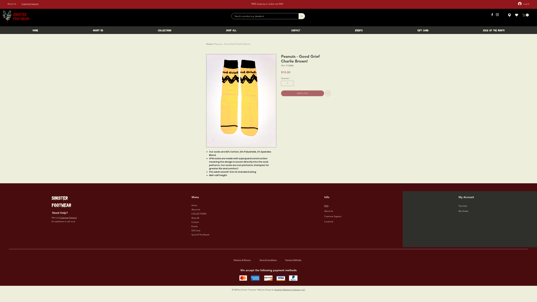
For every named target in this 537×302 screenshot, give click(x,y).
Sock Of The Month (200, 234)
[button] (525, 15)
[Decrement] (283, 83)
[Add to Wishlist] (328, 93)
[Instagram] (497, 14)
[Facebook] (492, 14)
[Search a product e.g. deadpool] (302, 16)
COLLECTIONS (198, 213)
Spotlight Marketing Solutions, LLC (290, 289)
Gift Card (195, 230)
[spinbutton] (287, 83)
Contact (195, 222)
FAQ (326, 206)
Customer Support (68, 217)
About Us (195, 209)
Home (209, 44)
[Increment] (292, 83)
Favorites (463, 206)
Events (194, 226)
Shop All (195, 218)
